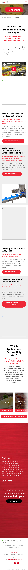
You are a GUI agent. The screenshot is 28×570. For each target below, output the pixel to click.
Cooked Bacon (6, 402)
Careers (6, 568)
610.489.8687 (20, 557)
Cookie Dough (21, 402)
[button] (26, 2)
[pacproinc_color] (4, 2)
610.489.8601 (10, 557)
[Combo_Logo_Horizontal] (14, 542)
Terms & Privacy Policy (18, 568)
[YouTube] (15, 563)
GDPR (11, 568)
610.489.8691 (10, 559)
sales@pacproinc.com (18, 559)
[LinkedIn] (18, 563)
